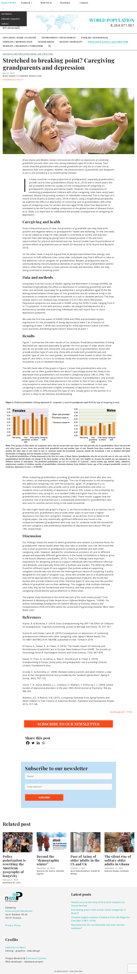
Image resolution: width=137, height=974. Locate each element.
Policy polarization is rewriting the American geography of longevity (14, 866)
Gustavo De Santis (46, 871)
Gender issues (46, 41)
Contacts (84, 2)
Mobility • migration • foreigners (23, 46)
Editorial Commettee (10, 19)
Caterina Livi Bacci (15, 947)
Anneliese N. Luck (11, 882)
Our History (6, 14)
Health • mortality (70, 41)
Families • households (94, 37)
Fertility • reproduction (17, 41)
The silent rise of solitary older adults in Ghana (117, 860)
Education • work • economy (19, 37)
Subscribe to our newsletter (68, 723)
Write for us (46, 2)
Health (19, 80)
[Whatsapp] (43, 743)
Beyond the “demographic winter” (48, 860)
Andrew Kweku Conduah (116, 871)
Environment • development (59, 37)
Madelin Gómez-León (31, 76)
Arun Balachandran (80, 871)
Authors (4, 24)
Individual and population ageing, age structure (28, 54)
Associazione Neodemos (18, 910)
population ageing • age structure (108, 41)
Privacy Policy (13, 925)
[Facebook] (27, 743)
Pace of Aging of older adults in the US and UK (85, 860)
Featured (25, 2)
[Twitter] (33, 743)
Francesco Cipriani (36, 958)
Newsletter (65, 2)
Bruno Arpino (9, 76)
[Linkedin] (38, 743)
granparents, (9, 80)
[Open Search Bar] (49, 46)
